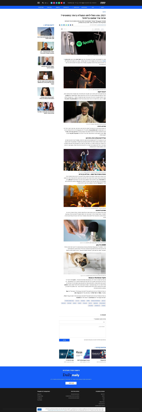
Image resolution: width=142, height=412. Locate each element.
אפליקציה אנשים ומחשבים (100, 405)
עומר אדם (69, 303)
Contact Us (39, 398)
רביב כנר (77, 300)
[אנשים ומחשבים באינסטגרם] (54, 2)
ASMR (88, 300)
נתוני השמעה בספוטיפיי (69, 300)
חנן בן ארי (85, 303)
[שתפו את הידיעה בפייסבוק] (71, 25)
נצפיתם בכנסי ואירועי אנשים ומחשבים (72, 396)
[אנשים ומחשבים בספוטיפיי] (59, 2)
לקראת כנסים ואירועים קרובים (74, 398)
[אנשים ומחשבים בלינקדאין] (56, 2)
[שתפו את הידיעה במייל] (60, 25)
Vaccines (83, 300)
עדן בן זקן (63, 303)
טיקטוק (74, 303)
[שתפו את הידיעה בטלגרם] (69, 25)
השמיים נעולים (102, 303)
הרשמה (70, 383)
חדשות (104, 11)
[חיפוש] (43, 3)
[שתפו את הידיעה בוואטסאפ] (67, 25)
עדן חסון (103, 300)
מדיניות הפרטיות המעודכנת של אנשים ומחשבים (56, 410)
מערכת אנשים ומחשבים (102, 25)
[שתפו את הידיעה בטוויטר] (62, 25)
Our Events (39, 400)
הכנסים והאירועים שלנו (75, 394)
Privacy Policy (40, 396)
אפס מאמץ (96, 303)
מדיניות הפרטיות (102, 403)
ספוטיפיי (103, 305)
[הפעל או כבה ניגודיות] (45, 3)
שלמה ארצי (91, 305)
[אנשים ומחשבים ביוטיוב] (61, 2)
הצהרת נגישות (102, 401)
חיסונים (79, 303)
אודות (104, 398)
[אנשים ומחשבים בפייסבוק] (64, 2)
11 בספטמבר (97, 305)
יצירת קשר (103, 394)
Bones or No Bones (96, 300)
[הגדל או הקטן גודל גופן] (47, 3)
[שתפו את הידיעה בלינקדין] (64, 25)
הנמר (104, 400)
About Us (39, 394)
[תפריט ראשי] (38, 3)
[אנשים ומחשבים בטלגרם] (51, 2)
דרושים (103, 396)
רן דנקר (90, 303)
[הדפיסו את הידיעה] (73, 25)
